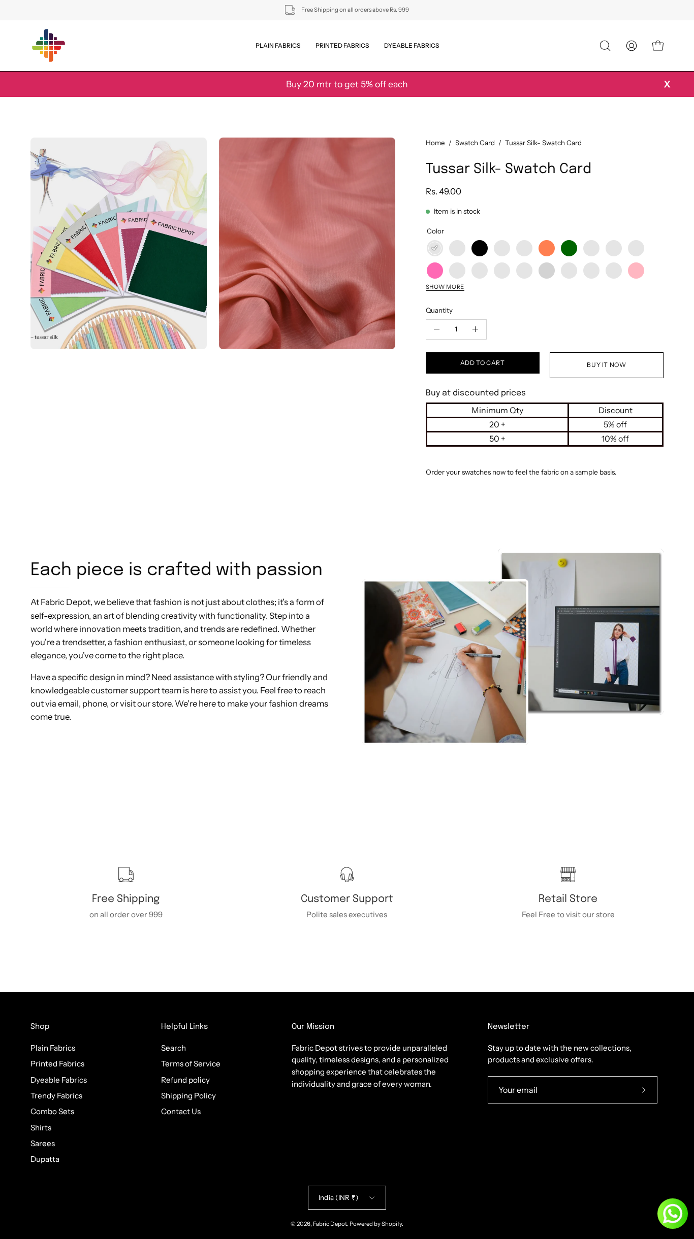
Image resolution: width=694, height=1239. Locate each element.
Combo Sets (52, 1111)
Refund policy (185, 1079)
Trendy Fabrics (56, 1095)
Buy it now (606, 365)
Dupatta (44, 1159)
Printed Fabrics (57, 1063)
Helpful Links (184, 1027)
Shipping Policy (188, 1095)
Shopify (392, 1223)
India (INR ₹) (338, 1197)
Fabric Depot (330, 1223)
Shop (39, 1027)
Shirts (40, 1127)
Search (173, 1048)
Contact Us (181, 1111)
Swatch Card (475, 143)
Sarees (42, 1143)
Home (435, 143)
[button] (605, 45)
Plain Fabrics (52, 1048)
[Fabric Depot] (48, 45)
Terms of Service (190, 1063)
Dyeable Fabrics (58, 1079)
